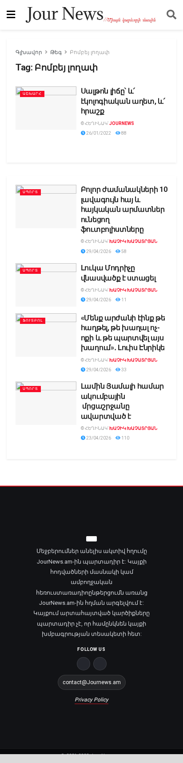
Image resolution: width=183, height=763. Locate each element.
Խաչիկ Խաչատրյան (133, 241)
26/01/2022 (98, 133)
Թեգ (56, 52)
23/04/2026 (98, 438)
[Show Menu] (11, 15)
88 (123, 133)
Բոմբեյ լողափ (90, 52)
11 (123, 299)
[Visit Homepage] (91, 15)
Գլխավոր (29, 52)
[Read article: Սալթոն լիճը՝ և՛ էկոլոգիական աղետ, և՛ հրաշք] (46, 108)
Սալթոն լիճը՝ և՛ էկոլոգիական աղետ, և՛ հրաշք (123, 101)
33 (123, 369)
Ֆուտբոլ (33, 321)
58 (123, 251)
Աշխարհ (32, 94)
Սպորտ (30, 192)
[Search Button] (171, 15)
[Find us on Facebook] (83, 663)
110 (124, 438)
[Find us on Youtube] (100, 663)
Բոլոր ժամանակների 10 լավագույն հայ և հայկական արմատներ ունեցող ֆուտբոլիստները (124, 209)
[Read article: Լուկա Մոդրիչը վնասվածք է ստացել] (46, 285)
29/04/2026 (98, 251)
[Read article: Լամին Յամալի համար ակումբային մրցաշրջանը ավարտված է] (46, 403)
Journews (121, 123)
